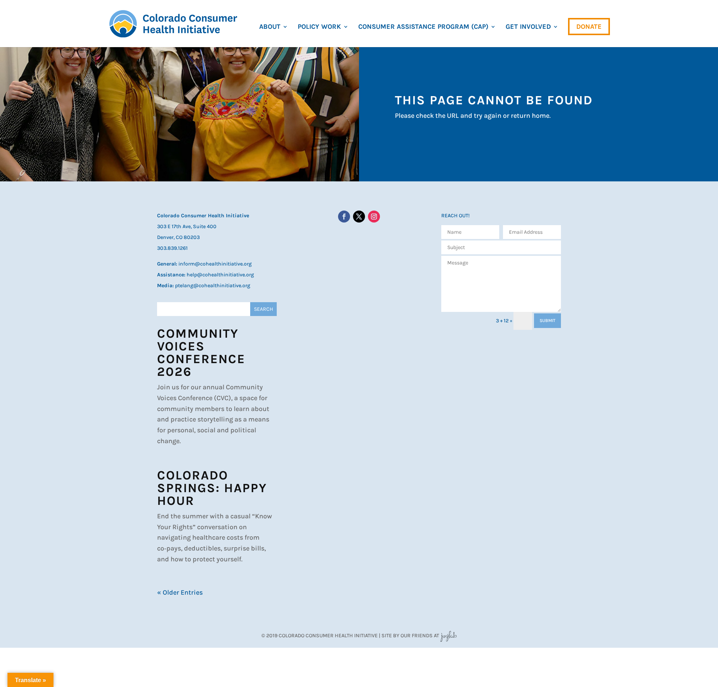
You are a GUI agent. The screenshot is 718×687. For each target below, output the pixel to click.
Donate (589, 26)
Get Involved (528, 27)
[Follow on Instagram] (374, 217)
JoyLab (448, 635)
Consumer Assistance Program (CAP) (423, 27)
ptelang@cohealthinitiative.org (212, 285)
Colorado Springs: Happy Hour (212, 488)
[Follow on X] (359, 217)
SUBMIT (547, 320)
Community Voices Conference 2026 (201, 352)
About (269, 27)
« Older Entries (180, 592)
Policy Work (319, 27)
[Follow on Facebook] (344, 217)
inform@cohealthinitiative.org (215, 264)
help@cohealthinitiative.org (220, 275)
